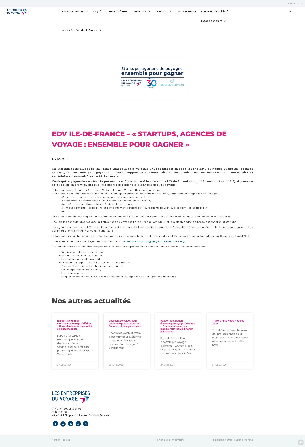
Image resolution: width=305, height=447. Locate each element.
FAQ (95, 11)
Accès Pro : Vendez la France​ (80, 30)
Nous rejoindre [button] (187, 11)
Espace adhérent (211, 21)
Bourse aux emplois (213, 11)
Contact (162, 11)
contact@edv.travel (62, 418)
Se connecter (295, 3)
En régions (140, 11)
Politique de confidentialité (170, 439)
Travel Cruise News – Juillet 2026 (228, 322)
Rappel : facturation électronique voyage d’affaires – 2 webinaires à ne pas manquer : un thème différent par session (177, 326)
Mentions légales (61, 439)
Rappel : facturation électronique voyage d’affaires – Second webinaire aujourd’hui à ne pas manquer (75, 324)
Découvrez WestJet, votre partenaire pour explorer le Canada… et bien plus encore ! (125, 323)
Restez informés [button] (119, 11)
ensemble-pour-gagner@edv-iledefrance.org (154, 241)
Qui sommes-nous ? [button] (75, 11)
